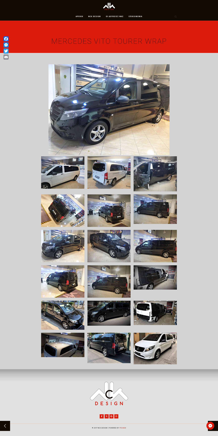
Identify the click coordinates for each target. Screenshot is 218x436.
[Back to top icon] (206, 430)
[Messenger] (6, 45)
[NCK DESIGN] (109, 6)
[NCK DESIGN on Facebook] (102, 416)
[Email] (6, 57)
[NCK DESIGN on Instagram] (116, 416)
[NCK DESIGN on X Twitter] (107, 416)
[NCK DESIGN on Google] (111, 416)
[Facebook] (6, 39)
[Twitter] (6, 51)
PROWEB (123, 428)
